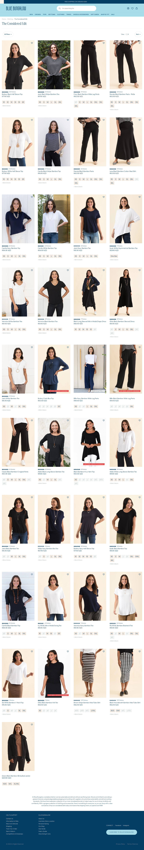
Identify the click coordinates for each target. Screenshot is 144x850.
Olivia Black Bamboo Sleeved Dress (122, 321)
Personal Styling (44, 823)
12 (7, 102)
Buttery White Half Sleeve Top (12, 171)
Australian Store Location (47, 821)
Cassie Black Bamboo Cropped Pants (15, 472)
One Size (114, 256)
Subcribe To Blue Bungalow (122, 832)
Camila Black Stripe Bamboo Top (49, 171)
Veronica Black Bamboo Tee (48, 321)
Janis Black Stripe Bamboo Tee (48, 94)
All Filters (7, 34)
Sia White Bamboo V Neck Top (12, 703)
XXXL (101, 480)
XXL (60, 102)
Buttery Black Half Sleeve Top (12, 94)
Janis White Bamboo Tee (10, 398)
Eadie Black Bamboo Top (118, 548)
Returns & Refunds (12, 823)
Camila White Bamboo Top (47, 248)
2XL (131, 179)
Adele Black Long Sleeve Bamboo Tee (51, 472)
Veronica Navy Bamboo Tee (83, 625)
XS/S (76, 710)
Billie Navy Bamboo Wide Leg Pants (86, 398)
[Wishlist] (132, 8)
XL (55, 102)
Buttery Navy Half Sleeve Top (84, 548)
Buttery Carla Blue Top (46, 398)
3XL (100, 102)
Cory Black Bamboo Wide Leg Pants (86, 94)
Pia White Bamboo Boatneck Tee (121, 625)
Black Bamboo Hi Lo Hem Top (84, 472)
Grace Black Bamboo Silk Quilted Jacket (16, 776)
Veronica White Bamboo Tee (12, 321)
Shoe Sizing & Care (44, 834)
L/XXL (93, 710)
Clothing (10, 19)
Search (59, 9)
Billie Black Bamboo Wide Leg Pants (122, 398)
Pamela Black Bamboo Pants (84, 171)
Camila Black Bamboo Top (11, 625)
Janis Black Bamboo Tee (10, 548)
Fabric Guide (43, 831)
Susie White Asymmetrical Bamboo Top (123, 248)
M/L (87, 710)
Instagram (126, 825)
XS (40, 102)
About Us (41, 818)
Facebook (118, 825)
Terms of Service (132, 844)
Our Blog (41, 826)
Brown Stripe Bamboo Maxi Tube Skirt (87, 703)
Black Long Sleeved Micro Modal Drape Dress (90, 321)
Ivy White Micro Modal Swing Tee (49, 625)
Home (4, 19)
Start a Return (10, 831)
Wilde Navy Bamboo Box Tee (48, 548)
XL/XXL (16, 784)
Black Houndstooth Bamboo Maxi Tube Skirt (125, 703)
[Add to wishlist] (32, 43)
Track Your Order (11, 828)
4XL (76, 106)
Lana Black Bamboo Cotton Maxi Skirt (123, 171)
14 (11, 102)
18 (19, 102)
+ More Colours (6, 105)
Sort (137, 34)
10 (4, 102)
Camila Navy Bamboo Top (11, 248)
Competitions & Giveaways (14, 834)
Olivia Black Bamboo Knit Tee (48, 703)
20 (23, 102)
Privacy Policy (120, 844)
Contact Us (9, 818)
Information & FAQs (12, 821)
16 (15, 102)
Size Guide (42, 828)
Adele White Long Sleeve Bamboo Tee (123, 472)
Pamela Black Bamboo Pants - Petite (122, 94)
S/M (82, 710)
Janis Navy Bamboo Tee (82, 248)
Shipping (9, 826)
